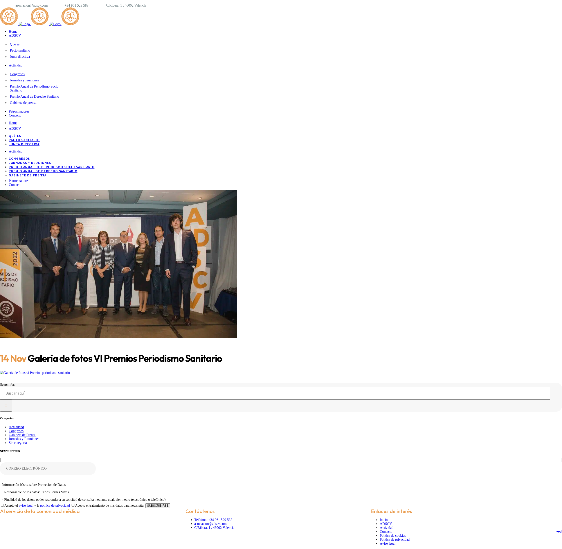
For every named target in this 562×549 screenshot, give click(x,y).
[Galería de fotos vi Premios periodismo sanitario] (35, 373)
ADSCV (386, 524)
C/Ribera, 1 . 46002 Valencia (126, 5)
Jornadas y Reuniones (24, 439)
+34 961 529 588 (76, 5)
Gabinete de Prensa (22, 435)
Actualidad (16, 427)
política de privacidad (55, 505)
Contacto (386, 531)
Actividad (386, 527)
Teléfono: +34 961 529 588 (213, 520)
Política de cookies (393, 535)
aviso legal (26, 505)
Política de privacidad (395, 539)
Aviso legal (387, 543)
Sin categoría (18, 443)
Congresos (16, 431)
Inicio (384, 520)
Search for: (7, 384)
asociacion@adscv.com (31, 5)
